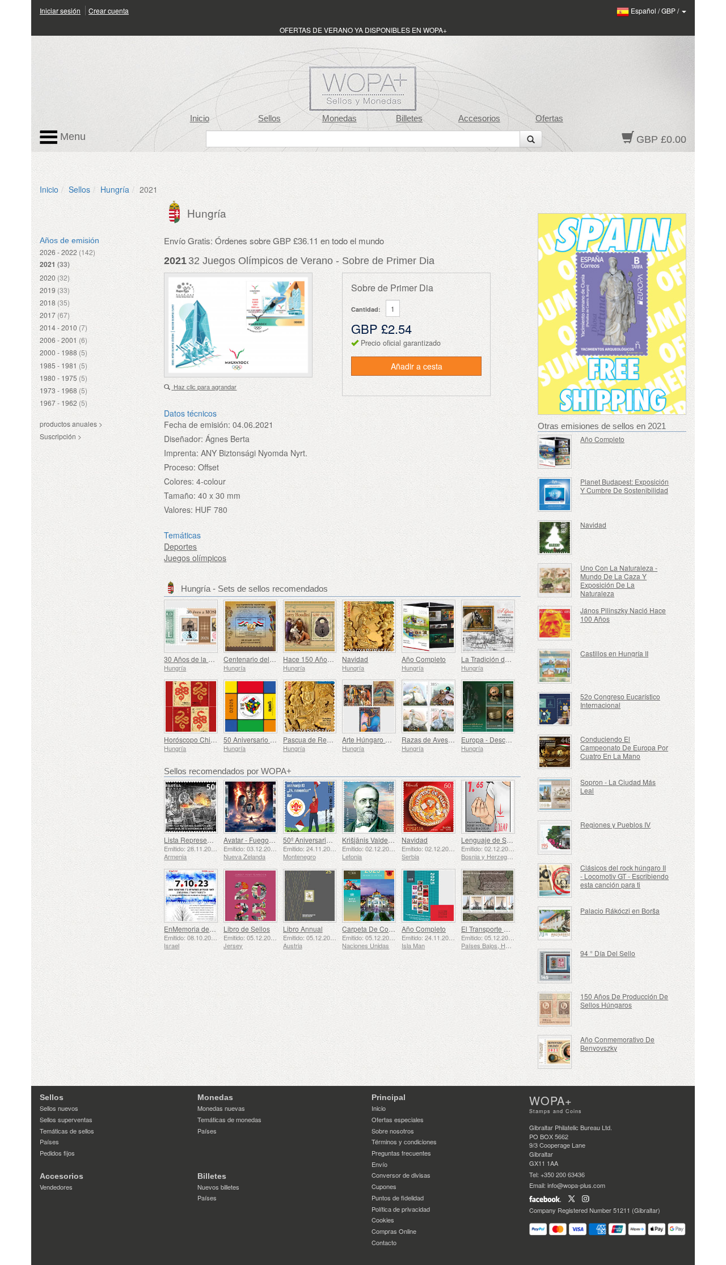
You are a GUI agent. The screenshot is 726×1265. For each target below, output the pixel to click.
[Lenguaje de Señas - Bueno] (488, 807)
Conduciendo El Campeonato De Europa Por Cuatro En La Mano (624, 747)
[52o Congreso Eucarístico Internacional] (555, 709)
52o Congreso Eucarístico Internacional (620, 700)
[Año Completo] (428, 626)
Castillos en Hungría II (614, 653)
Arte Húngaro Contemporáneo (389, 739)
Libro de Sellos (246, 928)
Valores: (178, 509)
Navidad (355, 659)
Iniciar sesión (60, 10)
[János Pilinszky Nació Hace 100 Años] (555, 623)
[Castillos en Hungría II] (555, 666)
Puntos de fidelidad (398, 1197)
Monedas (339, 118)
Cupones (384, 1186)
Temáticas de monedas (229, 1119)
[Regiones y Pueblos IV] (555, 837)
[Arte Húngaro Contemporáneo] (369, 706)
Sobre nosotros (393, 1130)
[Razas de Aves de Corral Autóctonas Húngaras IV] (428, 706)
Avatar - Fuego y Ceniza (260, 839)
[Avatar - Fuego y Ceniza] (250, 807)
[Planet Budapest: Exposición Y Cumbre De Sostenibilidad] (555, 494)
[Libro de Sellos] (250, 896)
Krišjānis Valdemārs (372, 839)
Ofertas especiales (398, 1119)
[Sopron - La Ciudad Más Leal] (555, 795)
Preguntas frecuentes (401, 1152)
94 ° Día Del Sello (607, 953)
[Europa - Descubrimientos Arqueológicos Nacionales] (488, 706)
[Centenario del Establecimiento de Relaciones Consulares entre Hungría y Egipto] (250, 626)
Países (49, 1141)
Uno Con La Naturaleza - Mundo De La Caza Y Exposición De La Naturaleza (618, 580)
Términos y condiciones (404, 1141)
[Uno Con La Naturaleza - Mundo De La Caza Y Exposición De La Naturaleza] (555, 580)
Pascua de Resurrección (321, 739)
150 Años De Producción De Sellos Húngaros (624, 1000)
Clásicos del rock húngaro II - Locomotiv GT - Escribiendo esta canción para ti (624, 876)
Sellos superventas (66, 1119)
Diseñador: (183, 438)
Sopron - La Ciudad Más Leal (618, 786)
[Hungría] (175, 211)
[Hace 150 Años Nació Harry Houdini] (310, 626)
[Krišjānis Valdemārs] (369, 807)
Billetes (409, 118)
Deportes (180, 546)
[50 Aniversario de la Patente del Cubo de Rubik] (250, 706)
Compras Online (394, 1231)
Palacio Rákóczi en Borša (620, 910)
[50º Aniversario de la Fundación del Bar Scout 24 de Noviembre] (310, 807)
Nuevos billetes (218, 1186)
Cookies (383, 1219)
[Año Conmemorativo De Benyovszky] (555, 1052)
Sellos (269, 118)
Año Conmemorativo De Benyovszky (617, 1043)
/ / (656, 10)
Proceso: (180, 467)
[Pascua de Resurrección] (310, 706)
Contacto (384, 1242)
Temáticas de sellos (67, 1130)
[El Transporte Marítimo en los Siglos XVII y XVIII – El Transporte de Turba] (488, 896)
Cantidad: (366, 309)
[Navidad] (369, 626)
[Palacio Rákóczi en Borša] (555, 923)
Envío (379, 1164)
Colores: (179, 481)
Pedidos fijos (57, 1152)
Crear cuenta (108, 10)
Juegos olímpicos (195, 557)
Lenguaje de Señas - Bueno (504, 839)
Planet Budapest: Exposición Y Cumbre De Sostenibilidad (624, 486)
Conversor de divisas (401, 1174)
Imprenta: (181, 453)
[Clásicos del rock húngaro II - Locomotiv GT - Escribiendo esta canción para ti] (555, 880)
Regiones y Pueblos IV (615, 824)
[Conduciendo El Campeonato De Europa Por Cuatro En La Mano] (555, 752)
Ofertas (549, 118)
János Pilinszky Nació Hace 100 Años (623, 614)
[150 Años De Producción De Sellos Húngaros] (555, 1009)
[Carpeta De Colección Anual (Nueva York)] (369, 896)
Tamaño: (180, 495)
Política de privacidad (401, 1208)
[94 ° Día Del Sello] (555, 966)
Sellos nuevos (59, 1108)
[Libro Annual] (310, 896)
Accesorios (479, 118)
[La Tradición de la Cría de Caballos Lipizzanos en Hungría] (488, 626)
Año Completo (424, 659)
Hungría (114, 189)
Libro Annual (303, 928)
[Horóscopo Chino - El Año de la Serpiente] (191, 706)
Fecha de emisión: (197, 424)
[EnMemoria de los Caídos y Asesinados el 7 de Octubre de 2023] (191, 896)
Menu (71, 136)
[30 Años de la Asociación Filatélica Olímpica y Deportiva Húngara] (191, 626)
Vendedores (56, 1186)
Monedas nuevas (221, 1108)
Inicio (199, 118)
